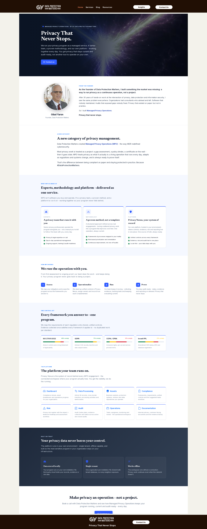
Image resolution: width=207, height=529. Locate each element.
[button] (89, 7)
